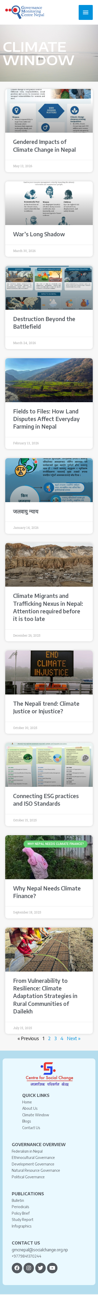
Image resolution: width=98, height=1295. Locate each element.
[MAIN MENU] (86, 12)
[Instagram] (29, 1268)
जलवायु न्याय (25, 511)
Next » (73, 1038)
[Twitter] (40, 1268)
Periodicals (20, 1206)
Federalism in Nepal (27, 1151)
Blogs (26, 1121)
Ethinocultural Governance (33, 1157)
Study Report (22, 1219)
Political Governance (28, 1177)
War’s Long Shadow (39, 234)
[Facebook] (17, 1268)
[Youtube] (52, 1268)
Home (27, 1102)
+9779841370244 (26, 1256)
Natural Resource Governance (36, 1170)
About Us (29, 1108)
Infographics (21, 1226)
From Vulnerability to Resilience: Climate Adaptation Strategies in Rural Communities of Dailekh (45, 996)
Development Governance (33, 1164)
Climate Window (35, 1115)
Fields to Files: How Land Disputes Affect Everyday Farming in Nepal (46, 419)
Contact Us (31, 1127)
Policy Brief (21, 1213)
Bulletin (18, 1200)
